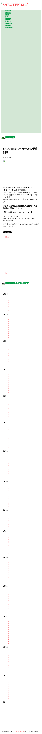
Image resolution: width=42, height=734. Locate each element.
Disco (8, 21)
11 (8, 335)
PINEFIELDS (20, 731)
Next (7, 237)
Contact (9, 28)
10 (8, 333)
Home (8, 11)
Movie (8, 25)
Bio (7, 17)
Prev (7, 273)
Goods (8, 23)
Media (8, 19)
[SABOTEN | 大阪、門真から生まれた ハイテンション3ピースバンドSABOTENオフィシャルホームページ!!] (14, 5)
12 (8, 337)
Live (7, 15)
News (8, 13)
